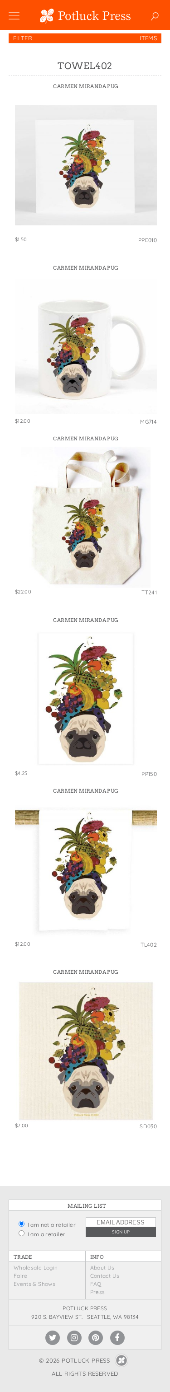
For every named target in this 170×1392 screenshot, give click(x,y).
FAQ (96, 1283)
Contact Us (105, 1275)
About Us (102, 1267)
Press (97, 1292)
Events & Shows (34, 1283)
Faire (21, 1275)
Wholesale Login (36, 1267)
